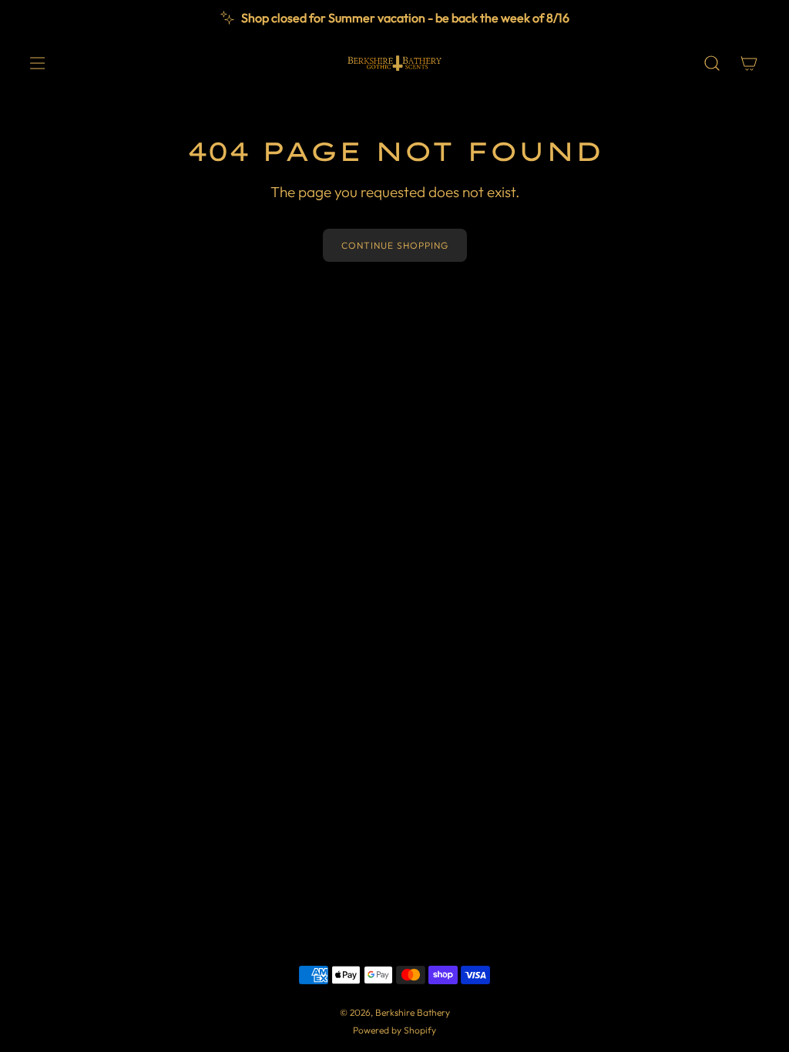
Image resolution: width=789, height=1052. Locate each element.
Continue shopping (394, 245)
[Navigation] (36, 63)
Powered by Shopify (394, 1030)
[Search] (711, 63)
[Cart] (748, 63)
